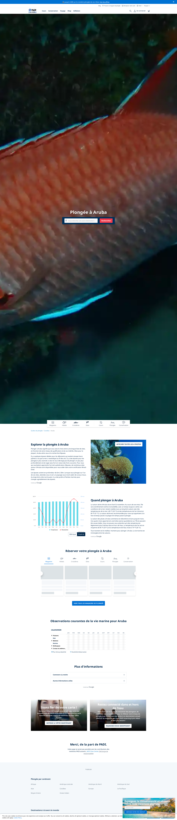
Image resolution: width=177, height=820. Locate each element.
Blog (99, 6)
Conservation (53, 11)
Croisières (74, 562)
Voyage (62, 11)
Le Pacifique (121, 789)
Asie (32, 789)
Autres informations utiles (62, 681)
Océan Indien (64, 793)
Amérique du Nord (94, 784)
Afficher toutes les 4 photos (129, 444)
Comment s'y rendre (60, 675)
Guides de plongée (37, 431)
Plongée (115, 562)
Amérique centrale (66, 784)
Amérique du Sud (123, 784)
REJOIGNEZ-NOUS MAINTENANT (118, 726)
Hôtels (61, 562)
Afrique (33, 784)
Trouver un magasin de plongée (112, 6)
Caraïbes (46, 431)
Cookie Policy (18, 818)
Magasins (48, 562)
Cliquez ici (157, 816)
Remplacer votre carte (129, 6)
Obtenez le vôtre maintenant (59, 723)
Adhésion (76, 11)
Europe (91, 789)
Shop (69, 11)
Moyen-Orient (36, 793)
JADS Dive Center (92, 751)
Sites (87, 562)
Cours (44, 11)
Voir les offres (104, 2)
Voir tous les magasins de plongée (88, 603)
